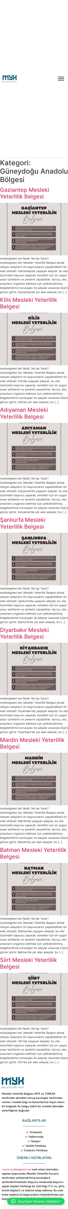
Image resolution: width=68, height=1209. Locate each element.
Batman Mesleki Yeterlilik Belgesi (33, 853)
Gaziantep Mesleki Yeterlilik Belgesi (24, 193)
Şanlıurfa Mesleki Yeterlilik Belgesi (23, 523)
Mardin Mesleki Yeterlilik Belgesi (32, 743)
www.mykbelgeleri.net (16, 1169)
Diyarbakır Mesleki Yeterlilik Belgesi (24, 633)
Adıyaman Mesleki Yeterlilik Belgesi (24, 413)
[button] (36, 1201)
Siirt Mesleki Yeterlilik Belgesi (28, 963)
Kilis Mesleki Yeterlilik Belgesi (28, 303)
